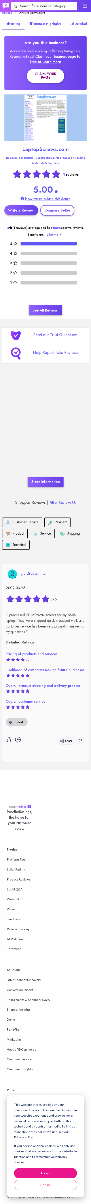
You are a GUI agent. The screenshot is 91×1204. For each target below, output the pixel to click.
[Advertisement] (45, 427)
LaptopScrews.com (45, 149)
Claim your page (45, 75)
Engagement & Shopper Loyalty (28, 1000)
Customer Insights (20, 1069)
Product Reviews (18, 879)
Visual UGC (15, 899)
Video (11, 909)
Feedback (13, 919)
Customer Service (19, 1059)
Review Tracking (18, 929)
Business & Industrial (19, 158)
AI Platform (15, 939)
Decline (45, 1185)
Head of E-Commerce (21, 1049)
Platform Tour (16, 859)
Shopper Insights (19, 1009)
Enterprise (14, 949)
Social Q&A (15, 889)
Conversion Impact (20, 990)
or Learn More (49, 61)
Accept (45, 1173)
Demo (11, 1019)
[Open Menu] (85, 6)
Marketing (14, 1039)
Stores (7, 13)
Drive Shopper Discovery (24, 980)
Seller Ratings (16, 869)
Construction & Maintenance (53, 158)
